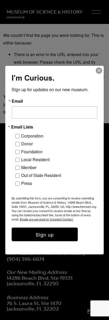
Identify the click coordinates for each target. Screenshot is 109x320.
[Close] (99, 70)
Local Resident (35, 159)
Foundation (32, 152)
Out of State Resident (41, 175)
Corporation (32, 136)
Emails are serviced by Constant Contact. (46, 219)
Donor (27, 144)
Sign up (45, 234)
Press (26, 183)
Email (17, 101)
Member (29, 167)
